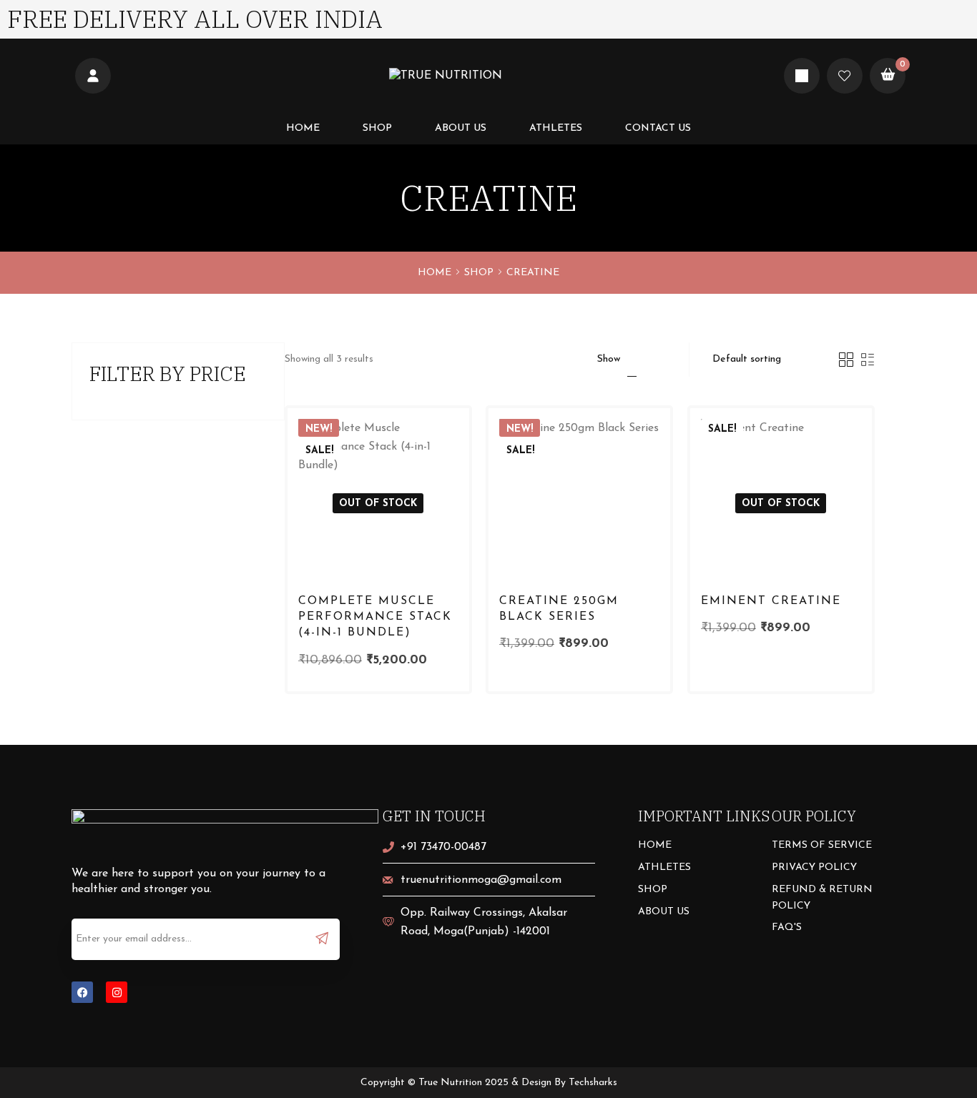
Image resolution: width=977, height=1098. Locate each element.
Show (608, 359)
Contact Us (658, 128)
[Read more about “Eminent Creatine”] (839, 535)
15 (649, 359)
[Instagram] (116, 992)
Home (303, 128)
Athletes (555, 128)
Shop (377, 128)
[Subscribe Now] (322, 938)
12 (632, 359)
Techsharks (593, 1082)
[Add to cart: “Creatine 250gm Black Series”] (637, 535)
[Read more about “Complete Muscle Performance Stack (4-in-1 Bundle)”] (436, 535)
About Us (460, 128)
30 (668, 359)
